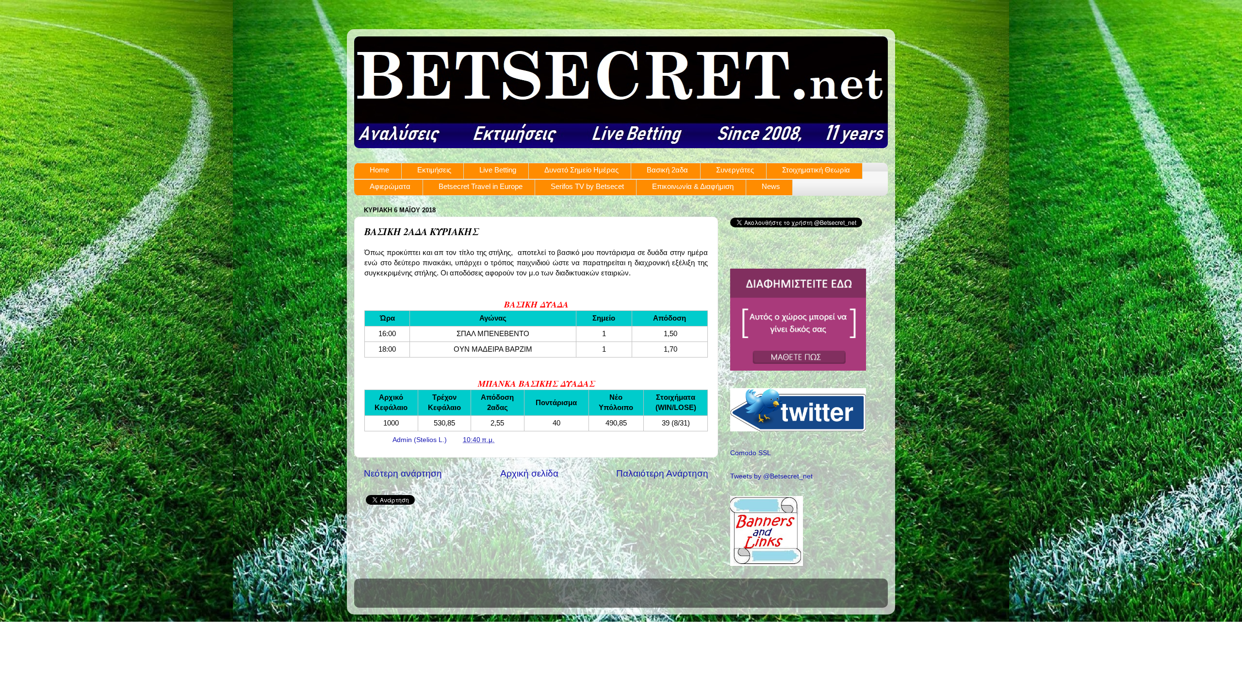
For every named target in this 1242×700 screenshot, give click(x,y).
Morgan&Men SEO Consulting (706, 426)
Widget (752, 426)
